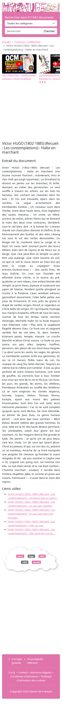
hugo (31, 556)
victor (20, 556)
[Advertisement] (31, 113)
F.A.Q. (12, 672)
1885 (24, 562)
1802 (42, 556)
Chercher (49, 31)
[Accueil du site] (31, 5)
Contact (23, 672)
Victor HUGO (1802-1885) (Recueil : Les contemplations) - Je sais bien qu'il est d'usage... (31, 513)
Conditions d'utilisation (24, 676)
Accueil (6, 41)
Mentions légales (40, 672)
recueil (36, 562)
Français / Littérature (27, 41)
